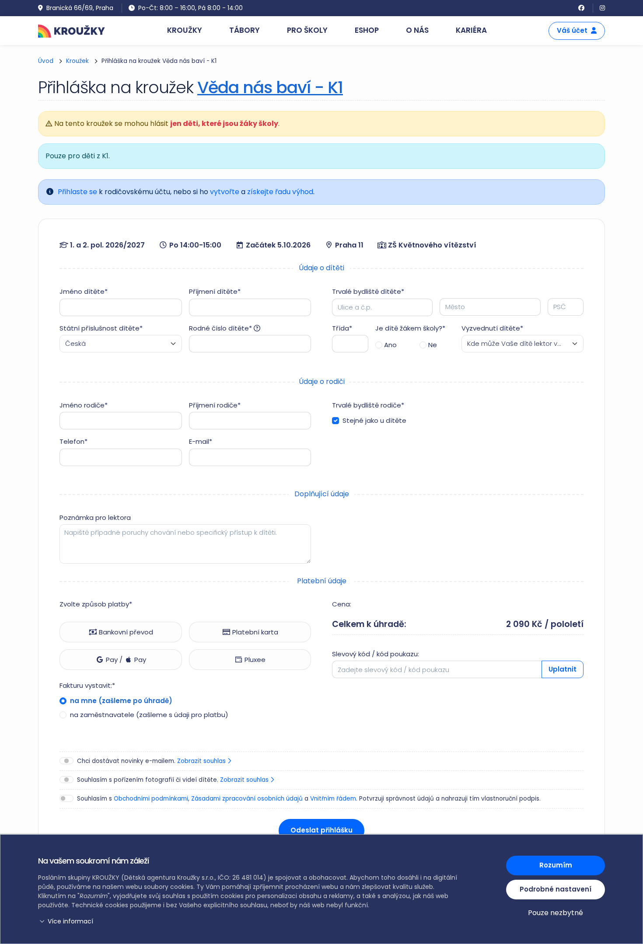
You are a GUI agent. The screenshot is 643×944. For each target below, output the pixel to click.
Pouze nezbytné (555, 913)
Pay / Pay (125, 659)
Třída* (342, 328)
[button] (249, 921)
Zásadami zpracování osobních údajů (247, 798)
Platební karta (254, 632)
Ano (390, 344)
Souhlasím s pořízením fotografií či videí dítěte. (173, 780)
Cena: (341, 604)
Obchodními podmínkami (151, 798)
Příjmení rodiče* (215, 405)
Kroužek (77, 61)
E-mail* (200, 441)
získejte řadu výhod (280, 192)
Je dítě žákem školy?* (410, 328)
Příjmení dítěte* (215, 291)
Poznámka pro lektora (95, 517)
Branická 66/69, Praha (79, 7)
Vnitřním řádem (333, 798)
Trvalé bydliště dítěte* (368, 291)
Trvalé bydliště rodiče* (368, 405)
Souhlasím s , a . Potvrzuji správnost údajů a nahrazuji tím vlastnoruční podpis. (309, 798)
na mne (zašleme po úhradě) (120, 700)
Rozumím (555, 865)
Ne (432, 344)
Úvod (45, 61)
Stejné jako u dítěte (374, 420)
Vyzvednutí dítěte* (492, 328)
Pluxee (254, 659)
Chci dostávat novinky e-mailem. (152, 761)
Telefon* (73, 441)
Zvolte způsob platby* (95, 604)
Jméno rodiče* (83, 405)
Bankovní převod (125, 632)
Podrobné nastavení (555, 889)
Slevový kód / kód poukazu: (375, 653)
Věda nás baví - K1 (270, 87)
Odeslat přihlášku (321, 830)
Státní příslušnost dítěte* (101, 328)
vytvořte (224, 192)
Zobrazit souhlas (202, 761)
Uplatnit (563, 669)
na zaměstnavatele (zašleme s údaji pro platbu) (148, 714)
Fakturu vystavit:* (87, 685)
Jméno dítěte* (83, 291)
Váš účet (572, 30)
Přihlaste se (77, 192)
